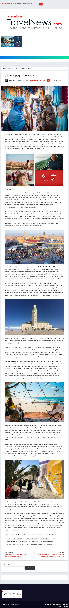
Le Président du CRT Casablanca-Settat (23, 3)
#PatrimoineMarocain (11, 541)
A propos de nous (49, 604)
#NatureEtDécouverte (31, 538)
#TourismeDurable (25, 541)
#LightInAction (53, 534)
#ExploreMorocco (42, 534)
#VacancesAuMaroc (22, 544)
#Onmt (53, 538)
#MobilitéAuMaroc (17, 538)
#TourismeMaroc (10, 544)
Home (4, 68)
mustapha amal (12, 80)
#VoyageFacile (48, 544)
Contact (65, 604)
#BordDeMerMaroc (16, 534)
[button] (40, 4)
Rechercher (7, 564)
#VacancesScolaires (36, 544)
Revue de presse (63, 606)
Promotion (11, 68)
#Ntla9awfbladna (44, 538)
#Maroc (8, 538)
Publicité (59, 604)
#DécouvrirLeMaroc (29, 534)
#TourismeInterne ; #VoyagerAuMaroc (42, 541)
